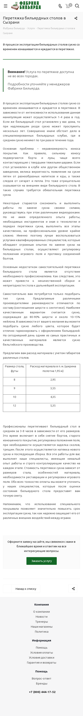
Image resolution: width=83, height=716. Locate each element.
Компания (41, 604)
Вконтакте (38, 704)
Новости (41, 616)
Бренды (41, 683)
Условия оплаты (41, 652)
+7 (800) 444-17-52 (42, 692)
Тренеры (41, 621)
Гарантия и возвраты (41, 662)
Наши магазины (42, 626)
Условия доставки (41, 657)
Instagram (48, 704)
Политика (41, 631)
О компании (41, 611)
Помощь (41, 647)
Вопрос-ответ (41, 678)
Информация (41, 640)
